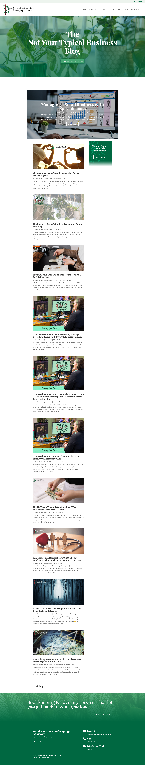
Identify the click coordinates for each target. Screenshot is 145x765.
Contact (135, 9)
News (63, 178)
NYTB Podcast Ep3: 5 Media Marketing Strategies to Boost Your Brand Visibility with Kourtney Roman (58, 335)
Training (81, 112)
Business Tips (75, 112)
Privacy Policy (37, 757)
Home (84, 9)
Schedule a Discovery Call (72, 61)
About (92, 9)
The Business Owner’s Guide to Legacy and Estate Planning (57, 225)
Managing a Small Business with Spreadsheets (72, 106)
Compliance (57, 178)
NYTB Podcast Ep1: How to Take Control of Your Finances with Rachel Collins (56, 457)
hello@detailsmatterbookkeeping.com (99, 734)
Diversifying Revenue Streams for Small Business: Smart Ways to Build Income (57, 660)
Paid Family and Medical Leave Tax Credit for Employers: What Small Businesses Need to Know (57, 559)
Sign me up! (100, 157)
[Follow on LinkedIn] (37, 741)
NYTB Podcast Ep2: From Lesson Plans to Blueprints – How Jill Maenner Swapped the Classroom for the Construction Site (58, 396)
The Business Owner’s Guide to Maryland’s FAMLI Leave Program (57, 174)
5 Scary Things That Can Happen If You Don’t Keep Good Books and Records (57, 609)
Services (102, 9)
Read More (72, 124)
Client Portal (137, 1)
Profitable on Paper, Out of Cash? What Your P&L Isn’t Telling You (57, 275)
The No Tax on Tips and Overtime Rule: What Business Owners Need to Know (55, 508)
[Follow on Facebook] (34, 741)
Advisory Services (59, 280)
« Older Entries (38, 682)
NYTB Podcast (116, 9)
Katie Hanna (59, 112)
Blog (127, 9)
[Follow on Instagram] (41, 741)
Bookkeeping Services (60, 614)
